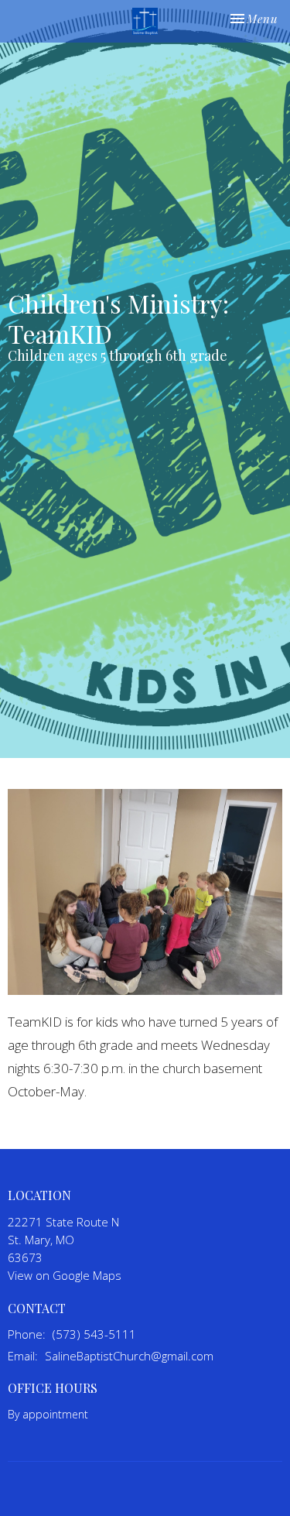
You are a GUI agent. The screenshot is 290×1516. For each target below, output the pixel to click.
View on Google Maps (64, 1275)
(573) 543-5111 (94, 1334)
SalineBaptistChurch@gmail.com (129, 1355)
